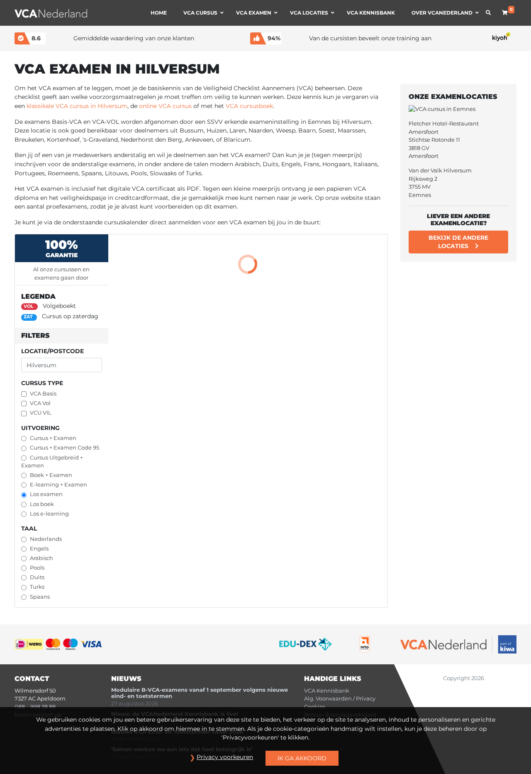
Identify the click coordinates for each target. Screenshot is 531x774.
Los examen (46, 494)
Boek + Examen (51, 475)
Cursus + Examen (53, 438)
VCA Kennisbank (326, 691)
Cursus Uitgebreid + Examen (52, 462)
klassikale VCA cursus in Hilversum (77, 106)
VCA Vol (40, 403)
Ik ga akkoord (302, 758)
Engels (39, 548)
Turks (37, 587)
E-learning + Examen (58, 485)
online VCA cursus (165, 106)
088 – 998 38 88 (35, 707)
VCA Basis (43, 394)
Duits (37, 577)
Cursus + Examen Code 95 (64, 448)
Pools (37, 568)
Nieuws (126, 679)
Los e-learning (49, 514)
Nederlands (46, 539)
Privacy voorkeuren (225, 757)
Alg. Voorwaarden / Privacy (339, 698)
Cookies (314, 707)
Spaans (40, 597)
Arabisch (41, 558)
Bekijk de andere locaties (458, 241)
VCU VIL (40, 413)
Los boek (42, 504)
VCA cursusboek (249, 106)
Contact (32, 679)
